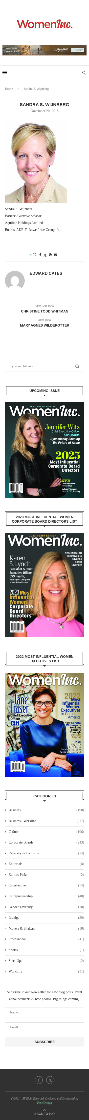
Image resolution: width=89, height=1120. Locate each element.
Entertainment (46, 885)
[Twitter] (50, 1080)
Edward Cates (46, 273)
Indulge (46, 917)
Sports (46, 950)
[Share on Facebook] (40, 255)
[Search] (84, 73)
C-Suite (46, 832)
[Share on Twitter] (45, 255)
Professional (46, 939)
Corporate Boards (46, 842)
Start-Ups (46, 961)
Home (9, 89)
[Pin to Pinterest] (50, 255)
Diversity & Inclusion (46, 853)
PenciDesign (44, 1102)
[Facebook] (39, 1080)
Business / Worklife (46, 821)
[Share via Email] (55, 255)
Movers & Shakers (46, 928)
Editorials (46, 864)
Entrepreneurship (46, 896)
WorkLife (46, 971)
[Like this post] (34, 255)
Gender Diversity (46, 907)
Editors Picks (46, 875)
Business (46, 810)
